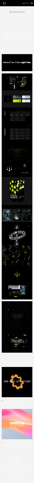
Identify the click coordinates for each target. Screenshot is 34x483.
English (24, 3)
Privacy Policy (17, 479)
